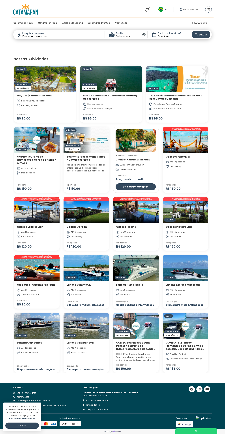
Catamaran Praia (48, 22)
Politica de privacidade (96, 400)
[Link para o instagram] (199, 389)
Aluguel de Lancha (72, 22)
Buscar (202, 34)
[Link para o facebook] (192, 389)
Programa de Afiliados (97, 409)
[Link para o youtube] (207, 389)
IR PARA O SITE (199, 22)
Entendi (22, 425)
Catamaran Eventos (98, 22)
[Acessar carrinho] (208, 9)
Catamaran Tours (23, 22)
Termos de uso (92, 405)
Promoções (120, 22)
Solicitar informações (135, 186)
